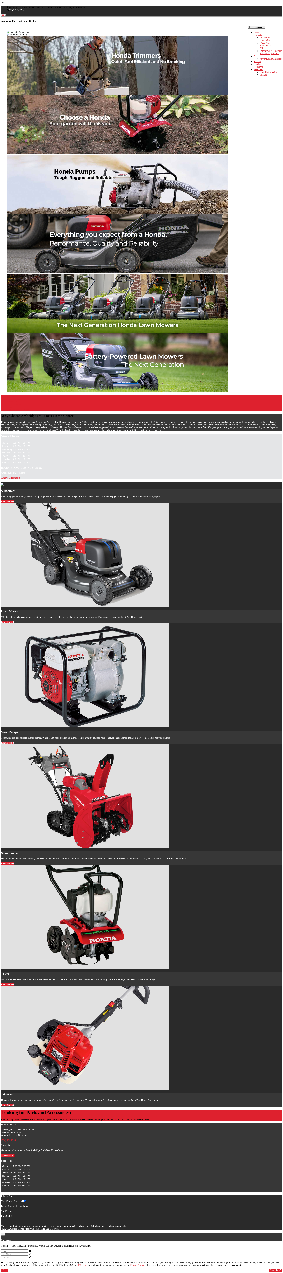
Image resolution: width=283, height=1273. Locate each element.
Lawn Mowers (266, 40)
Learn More (6, 501)
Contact (263, 74)
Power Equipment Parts (271, 59)
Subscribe (6, 1155)
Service (257, 61)
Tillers (262, 48)
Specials (257, 64)
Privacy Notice (8, 1196)
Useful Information (268, 72)
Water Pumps (266, 43)
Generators (265, 37)
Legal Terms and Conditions (14, 1206)
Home (256, 32)
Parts (256, 56)
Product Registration (269, 53)
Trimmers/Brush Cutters (271, 51)
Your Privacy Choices (11, 1201)
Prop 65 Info (7, 1216)
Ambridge (6, 478)
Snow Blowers (266, 45)
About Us (258, 67)
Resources (258, 69)
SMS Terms (6, 1211)
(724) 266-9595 (16, 10)
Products (258, 35)
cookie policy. (121, 1226)
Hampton (15, 478)
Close (4, 1270)
